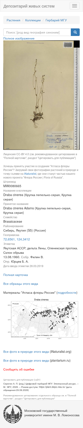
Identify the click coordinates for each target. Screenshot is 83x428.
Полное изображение (19, 38)
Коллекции (33, 20)
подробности (67, 292)
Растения (13, 20)
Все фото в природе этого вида (26, 351)
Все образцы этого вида (20, 283)
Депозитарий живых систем (29, 6)
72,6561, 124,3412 (16, 239)
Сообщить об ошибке (18, 369)
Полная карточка (15, 274)
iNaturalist (30, 173)
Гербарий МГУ (56, 20)
